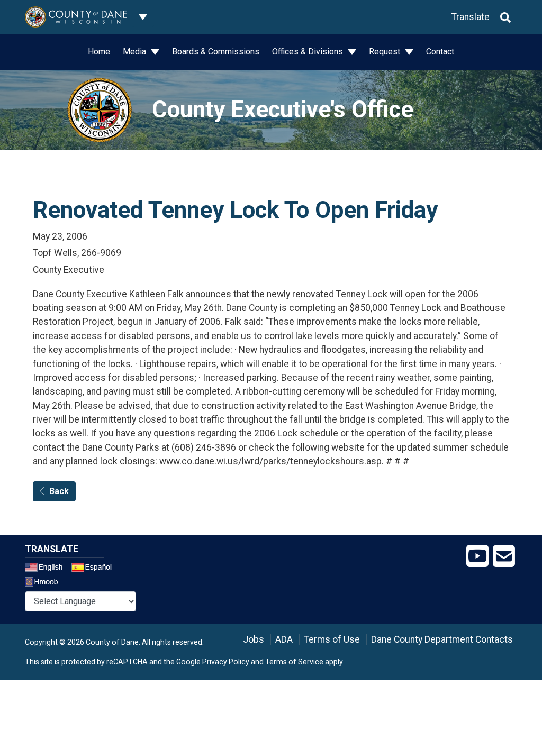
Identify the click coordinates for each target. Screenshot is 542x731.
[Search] (505, 16)
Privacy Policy (225, 661)
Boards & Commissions (215, 52)
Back (59, 491)
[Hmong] (45, 583)
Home (99, 52)
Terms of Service (294, 661)
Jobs (253, 639)
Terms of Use (332, 639)
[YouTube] (477, 556)
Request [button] (385, 52)
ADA (284, 639)
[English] (47, 568)
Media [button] (135, 52)
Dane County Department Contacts (442, 639)
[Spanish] (93, 568)
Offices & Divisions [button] (308, 52)
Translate (470, 17)
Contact (440, 52)
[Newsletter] (504, 556)
